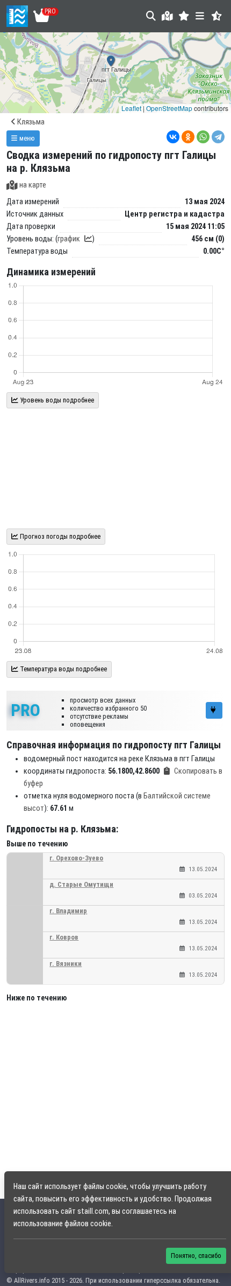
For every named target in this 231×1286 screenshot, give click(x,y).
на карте (32, 185)
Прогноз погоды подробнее (59, 536)
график (68, 239)
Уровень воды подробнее (56, 400)
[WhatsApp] (203, 136)
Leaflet (131, 108)
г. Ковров (63, 937)
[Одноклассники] (188, 136)
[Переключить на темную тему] (216, 16)
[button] (184, 16)
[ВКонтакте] (173, 136)
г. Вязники (65, 964)
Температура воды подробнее (62, 669)
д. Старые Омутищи (81, 884)
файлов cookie (87, 1223)
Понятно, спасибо (196, 1256)
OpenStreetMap (169, 108)
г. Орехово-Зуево (76, 858)
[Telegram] (218, 136)
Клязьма (30, 122)
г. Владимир (68, 911)
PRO (25, 710)
